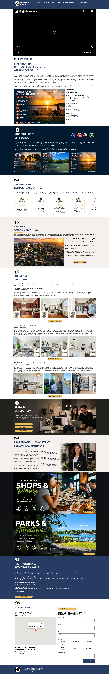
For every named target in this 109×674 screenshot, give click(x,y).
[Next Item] (93, 162)
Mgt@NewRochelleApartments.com (39, 671)
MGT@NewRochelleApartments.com (27, 651)
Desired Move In (63, 652)
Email (60, 624)
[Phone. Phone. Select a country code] (61, 635)
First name (61, 617)
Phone (60, 632)
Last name (80, 617)
